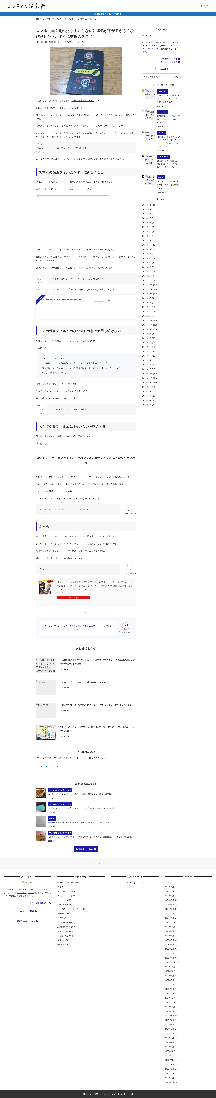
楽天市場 (73, 597)
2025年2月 (147, 218)
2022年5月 (147, 302)
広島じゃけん (63, 922)
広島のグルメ (63, 931)
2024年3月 (147, 231)
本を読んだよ (63, 935)
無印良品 (61, 944)
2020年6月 (147, 400)
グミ (155, 42)
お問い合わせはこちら (39, 902)
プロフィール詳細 (170, 59)
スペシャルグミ (64, 895)
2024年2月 (147, 236)
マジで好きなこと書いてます (74, 42)
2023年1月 (147, 280)
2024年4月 (147, 227)
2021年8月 (147, 338)
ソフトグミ (62, 900)
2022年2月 (147, 316)
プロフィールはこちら (82, 100)
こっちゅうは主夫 (106, 1094)
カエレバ (69, 592)
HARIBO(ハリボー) (65, 882)
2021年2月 (147, 365)
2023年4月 (147, 267)
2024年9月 (147, 222)
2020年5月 (147, 404)
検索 (176, 76)
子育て (149, 49)
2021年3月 (147, 360)
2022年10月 (147, 293)
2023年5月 (147, 262)
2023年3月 (147, 271)
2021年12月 (147, 320)
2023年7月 (147, 253)
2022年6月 (147, 298)
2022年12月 (147, 285)
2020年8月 (147, 391)
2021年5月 (147, 351)
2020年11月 (147, 378)
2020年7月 (147, 396)
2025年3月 (147, 214)
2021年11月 (147, 325)
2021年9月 (147, 333)
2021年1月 (147, 369)
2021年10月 (147, 329)
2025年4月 (147, 209)
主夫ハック (22, 892)
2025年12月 (147, 205)
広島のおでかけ (64, 926)
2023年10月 (147, 249)
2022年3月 (147, 311)
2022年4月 (147, 307)
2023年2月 (147, 276)
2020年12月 (147, 373)
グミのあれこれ (64, 891)
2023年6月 (147, 258)
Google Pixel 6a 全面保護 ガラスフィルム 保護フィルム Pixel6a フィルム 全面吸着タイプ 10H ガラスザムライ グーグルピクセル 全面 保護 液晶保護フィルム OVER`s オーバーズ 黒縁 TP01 (95, 586)
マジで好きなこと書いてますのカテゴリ (80, 626)
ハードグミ (62, 904)
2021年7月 (147, 342)
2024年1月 (147, 240)
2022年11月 (147, 289)
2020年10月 (147, 382)
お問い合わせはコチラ (168, 62)
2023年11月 (147, 245)
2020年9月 (147, 387)
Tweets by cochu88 (135, 882)
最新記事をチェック (26, 921)
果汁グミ (28, 896)
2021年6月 (147, 347)
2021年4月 (147, 356)
